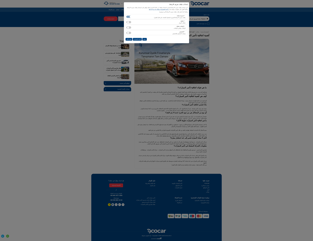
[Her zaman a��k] (128, 16)
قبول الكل (129, 39)
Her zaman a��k (128, 17)
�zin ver (128, 22)
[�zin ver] (128, 22)
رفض (144, 39)
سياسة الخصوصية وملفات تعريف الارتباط (159, 9)
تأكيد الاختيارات (137, 39)
